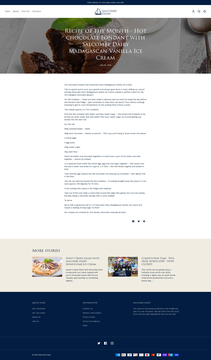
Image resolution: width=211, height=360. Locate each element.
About (16, 11)
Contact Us (88, 309)
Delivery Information (92, 313)
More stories (46, 250)
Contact (36, 11)
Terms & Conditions (91, 321)
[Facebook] (105, 343)
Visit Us (26, 11)
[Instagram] (112, 343)
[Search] (199, 11)
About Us (36, 317)
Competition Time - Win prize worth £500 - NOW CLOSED (158, 261)
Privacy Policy (89, 317)
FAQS (85, 325)
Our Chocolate (38, 309)
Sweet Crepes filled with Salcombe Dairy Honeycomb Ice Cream (82, 261)
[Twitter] (99, 343)
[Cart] (204, 11)
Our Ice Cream (38, 313)
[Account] (193, 11)
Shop (7, 11)
